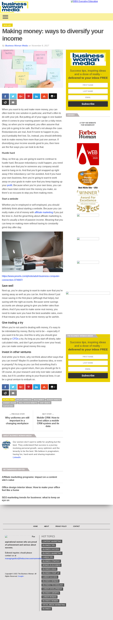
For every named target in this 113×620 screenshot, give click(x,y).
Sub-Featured (8, 406)
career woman (49, 597)
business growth (51, 593)
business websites (54, 400)
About (46, 526)
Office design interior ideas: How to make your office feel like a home (31, 488)
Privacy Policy (61, 526)
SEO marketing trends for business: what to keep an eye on (31, 499)
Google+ (21, 576)
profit (9, 185)
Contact (76, 526)
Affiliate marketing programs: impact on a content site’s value (29, 478)
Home (35, 526)
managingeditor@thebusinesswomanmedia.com (25, 558)
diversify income (9, 403)
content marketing (52, 541)
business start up (51, 573)
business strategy (51, 561)
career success (50, 577)
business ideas (49, 569)
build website (39, 400)
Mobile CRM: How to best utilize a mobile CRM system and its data (48, 421)
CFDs (15, 338)
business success (51, 549)
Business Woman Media (16, 45)
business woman (50, 581)
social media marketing (54, 605)
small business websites (28, 403)
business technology (53, 585)
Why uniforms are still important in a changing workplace (17, 420)
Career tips (48, 557)
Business (47, 609)
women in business (51, 565)
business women (50, 601)
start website (45, 403)
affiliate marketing (44, 212)
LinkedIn (17, 457)
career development (52, 589)
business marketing (52, 553)
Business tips (49, 545)
